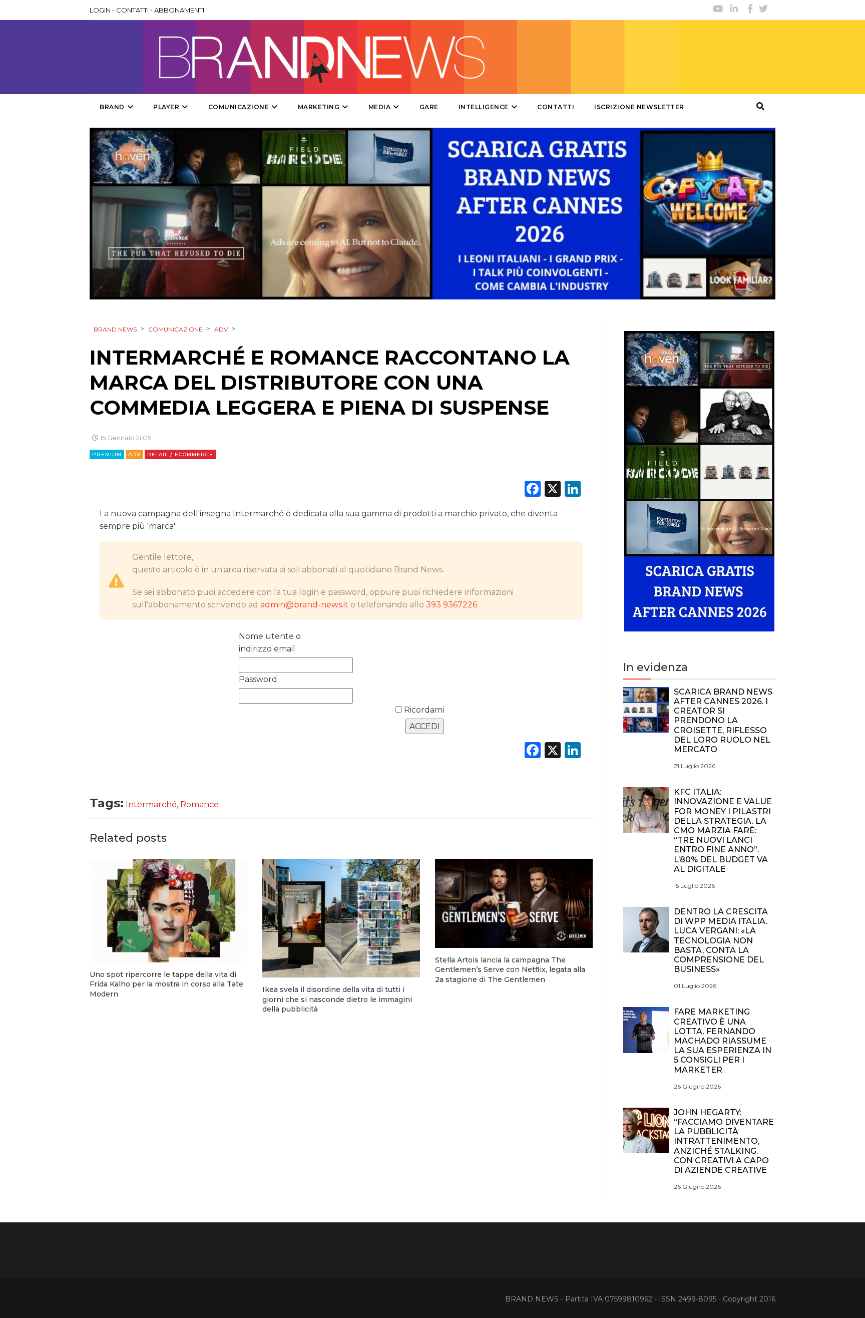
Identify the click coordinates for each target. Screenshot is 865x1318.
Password (258, 679)
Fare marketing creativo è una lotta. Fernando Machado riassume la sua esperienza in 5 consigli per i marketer (722, 1040)
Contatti (555, 107)
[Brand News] (384, 57)
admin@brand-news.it (304, 604)
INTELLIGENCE (484, 107)
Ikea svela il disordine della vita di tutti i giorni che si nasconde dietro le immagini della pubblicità (337, 999)
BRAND (112, 107)
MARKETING (319, 107)
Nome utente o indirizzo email (270, 642)
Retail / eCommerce (180, 454)
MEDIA (379, 107)
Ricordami (423, 710)
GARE (429, 107)
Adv (134, 454)
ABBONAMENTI (179, 10)
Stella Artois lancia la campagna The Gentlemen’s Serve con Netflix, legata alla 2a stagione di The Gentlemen (510, 969)
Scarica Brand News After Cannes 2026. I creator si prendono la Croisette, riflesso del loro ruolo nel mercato (723, 720)
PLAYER (166, 107)
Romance (199, 804)
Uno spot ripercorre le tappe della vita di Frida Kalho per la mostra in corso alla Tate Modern (166, 984)
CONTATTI (132, 10)
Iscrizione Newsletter (639, 107)
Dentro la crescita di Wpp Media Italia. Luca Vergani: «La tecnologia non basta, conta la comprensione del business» (721, 940)
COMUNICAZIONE (238, 107)
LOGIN (100, 10)
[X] (553, 490)
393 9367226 (451, 604)
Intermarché (151, 804)
